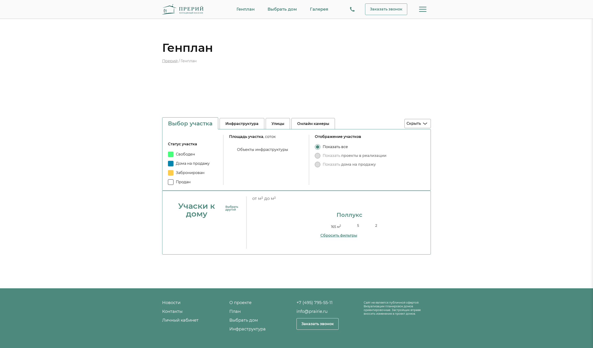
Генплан (246, 9)
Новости (171, 303)
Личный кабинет (180, 320)
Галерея (319, 9)
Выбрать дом (282, 9)
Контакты (172, 311)
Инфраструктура (247, 329)
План (235, 311)
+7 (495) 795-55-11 (314, 303)
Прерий (170, 61)
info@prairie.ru (312, 311)
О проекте (240, 303)
